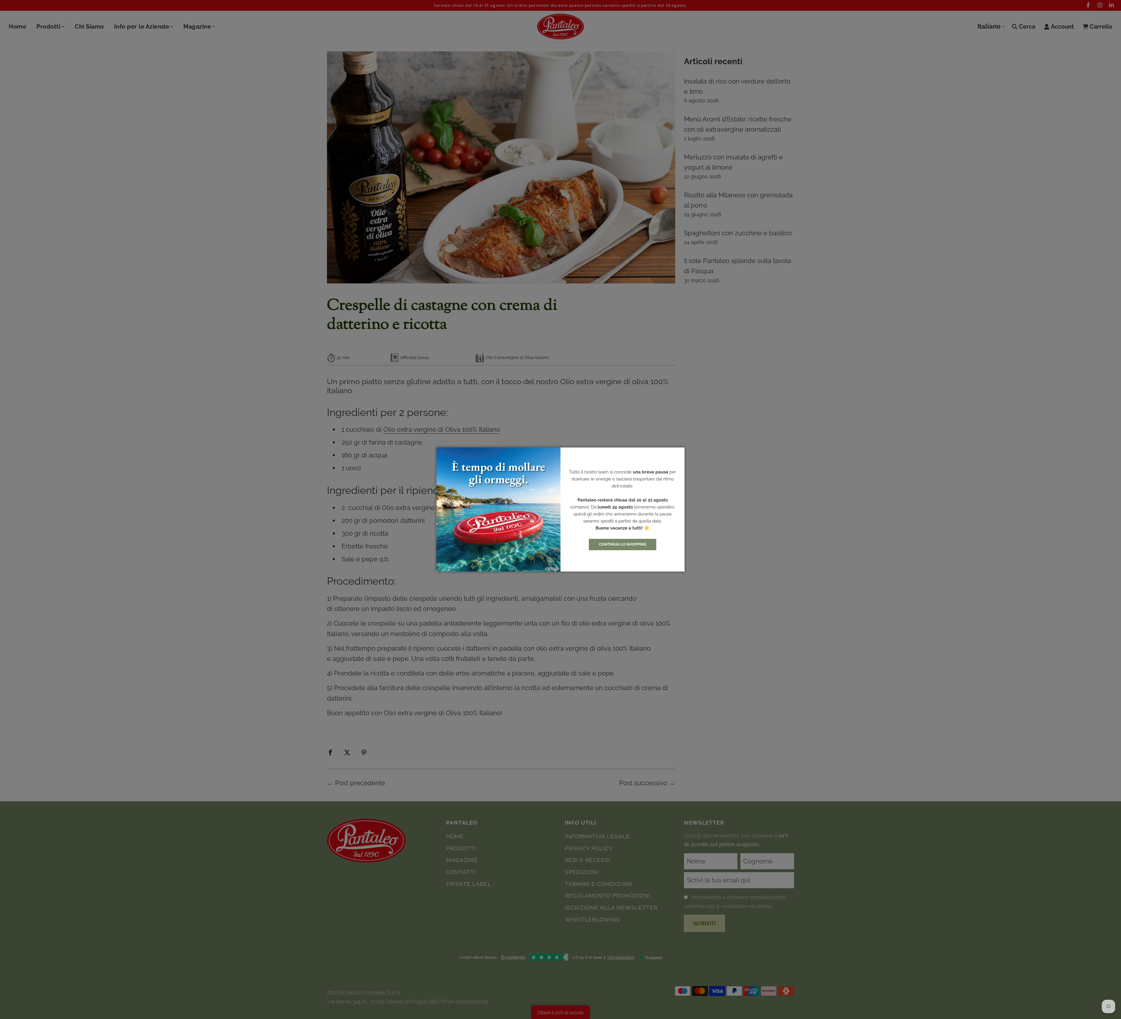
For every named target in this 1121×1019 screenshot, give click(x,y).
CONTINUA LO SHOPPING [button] (622, 544)
